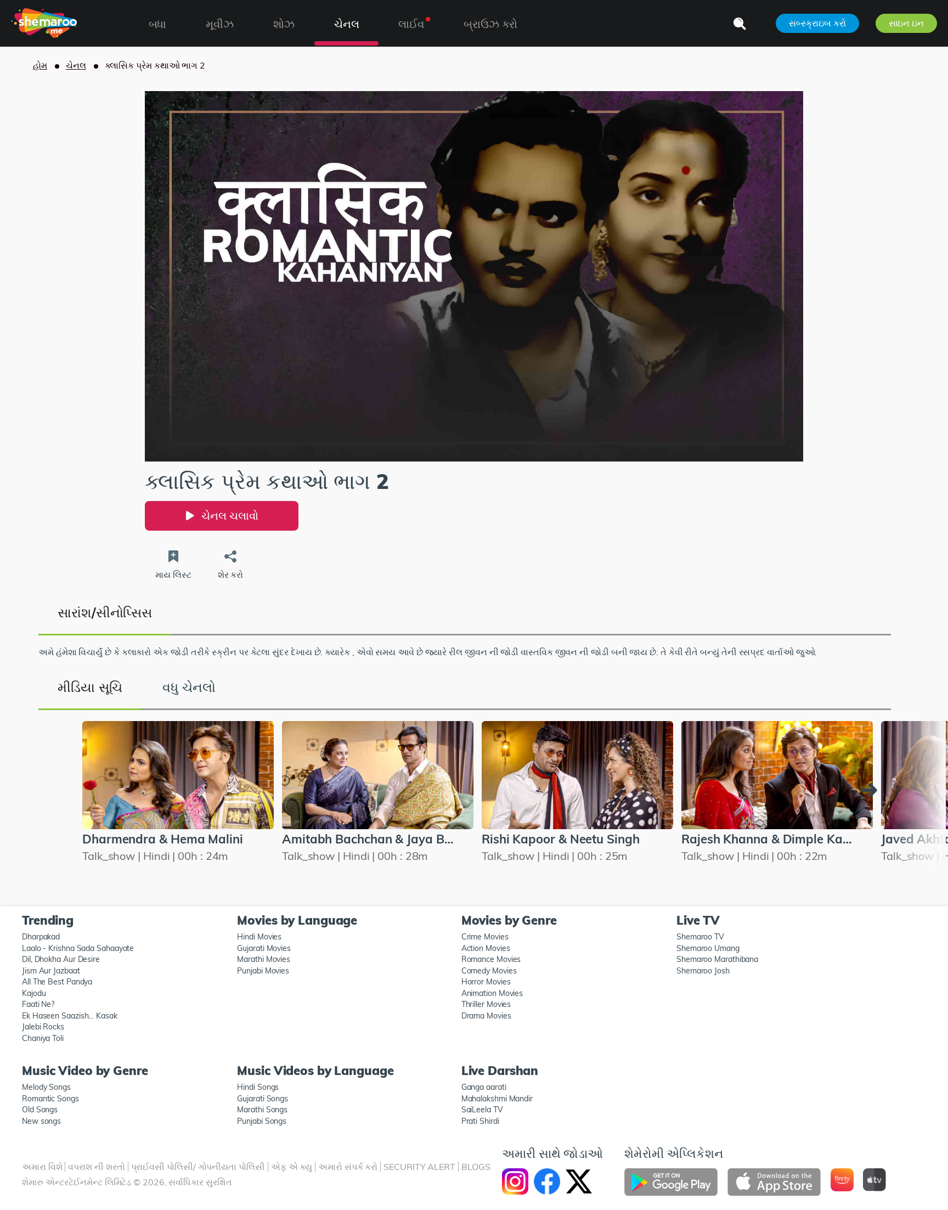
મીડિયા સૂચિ (90, 687)
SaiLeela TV (482, 1110)
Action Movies (485, 948)
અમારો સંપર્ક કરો (347, 1167)
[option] (482, 793)
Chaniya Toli (43, 1038)
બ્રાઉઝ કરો (490, 24)
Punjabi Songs (261, 1121)
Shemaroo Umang (708, 948)
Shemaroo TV (700, 937)
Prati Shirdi (480, 1121)
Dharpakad (41, 937)
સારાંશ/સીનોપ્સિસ (105, 612)
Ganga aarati (483, 1087)
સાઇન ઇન (906, 23)
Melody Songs (46, 1087)
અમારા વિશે (42, 1167)
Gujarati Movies (264, 948)
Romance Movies (491, 959)
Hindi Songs (258, 1087)
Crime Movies (485, 937)
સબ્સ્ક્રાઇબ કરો (817, 23)
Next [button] (872, 790)
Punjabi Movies (263, 971)
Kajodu (34, 993)
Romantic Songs (50, 1099)
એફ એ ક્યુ (291, 1167)
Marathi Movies (263, 959)
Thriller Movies (486, 1004)
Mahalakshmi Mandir (497, 1099)
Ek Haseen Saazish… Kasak (69, 1016)
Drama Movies (486, 1016)
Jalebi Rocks (43, 1027)
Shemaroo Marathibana (717, 959)
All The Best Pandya (57, 982)
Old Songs (40, 1110)
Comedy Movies (489, 971)
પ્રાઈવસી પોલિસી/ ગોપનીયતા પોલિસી (198, 1167)
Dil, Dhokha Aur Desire (61, 959)
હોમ (40, 65)
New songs (41, 1121)
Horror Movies (486, 982)
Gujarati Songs (262, 1099)
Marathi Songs (262, 1110)
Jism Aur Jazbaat (51, 971)
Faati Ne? (38, 1004)
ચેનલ (76, 65)
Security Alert (419, 1167)
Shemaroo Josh (703, 971)
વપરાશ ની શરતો (96, 1167)
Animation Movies (492, 993)
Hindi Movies (259, 937)
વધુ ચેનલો (188, 687)
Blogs (475, 1167)
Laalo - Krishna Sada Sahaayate (78, 948)
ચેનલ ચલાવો (229, 515)
